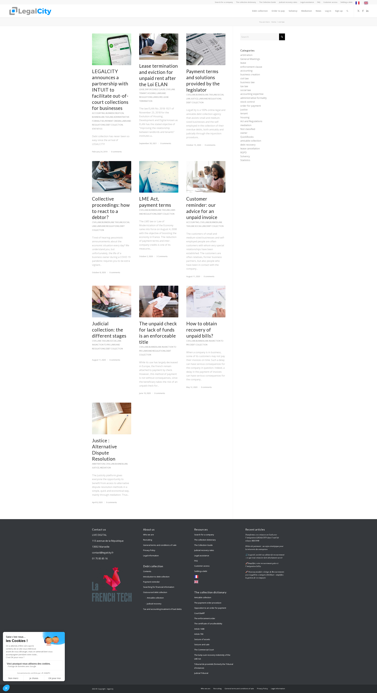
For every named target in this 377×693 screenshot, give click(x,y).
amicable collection (250, 140)
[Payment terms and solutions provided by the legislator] (205, 49)
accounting (98, 113)
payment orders (113, 121)
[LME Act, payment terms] (158, 177)
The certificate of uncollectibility (208, 623)
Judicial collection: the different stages (109, 330)
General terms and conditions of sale (159, 545)
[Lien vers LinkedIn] (367, 11)
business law (98, 117)
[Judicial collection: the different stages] (111, 301)
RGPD (243, 152)
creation (119, 113)
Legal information (151, 555)
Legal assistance (307, 2)
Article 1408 (199, 629)
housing (151, 93)
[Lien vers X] (358, 11)
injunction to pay (101, 344)
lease (141, 89)
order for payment (250, 105)
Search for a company (224, 2)
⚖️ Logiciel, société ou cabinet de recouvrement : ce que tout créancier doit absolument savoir (264, 556)
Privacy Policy (149, 550)
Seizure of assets (202, 639)
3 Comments (162, 256)
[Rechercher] (347, 11)
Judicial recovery (154, 603)
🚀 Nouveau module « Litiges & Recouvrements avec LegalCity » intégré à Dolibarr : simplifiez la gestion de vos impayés (264, 574)
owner (243, 133)
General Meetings (250, 59)
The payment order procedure (208, 602)
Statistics (245, 160)
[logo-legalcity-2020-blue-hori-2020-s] (30, 11)
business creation (250, 74)
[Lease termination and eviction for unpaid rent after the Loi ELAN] (158, 46)
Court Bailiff (199, 613)
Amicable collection (155, 597)
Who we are (148, 534)
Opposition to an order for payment (210, 608)
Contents (147, 571)
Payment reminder (151, 581)
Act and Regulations (251, 121)
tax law (109, 117)
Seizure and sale (201, 644)
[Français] (358, 3)
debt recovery (248, 144)
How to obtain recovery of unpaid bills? (201, 330)
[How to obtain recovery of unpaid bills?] (205, 301)
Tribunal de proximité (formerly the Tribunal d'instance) (213, 666)
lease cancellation (250, 148)
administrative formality (253, 98)
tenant (143, 93)
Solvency (245, 156)
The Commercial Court (204, 649)
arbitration (98, 464)
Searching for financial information (158, 587)
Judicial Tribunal (201, 673)
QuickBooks (247, 136)
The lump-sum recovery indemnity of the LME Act (212, 657)
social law (200, 226)
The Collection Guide (267, 2)
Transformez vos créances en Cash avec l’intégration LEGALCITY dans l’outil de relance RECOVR (262, 537)
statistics (97, 129)
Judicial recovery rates (288, 2)
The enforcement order (204, 618)
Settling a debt (346, 2)
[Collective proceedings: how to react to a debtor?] (111, 177)
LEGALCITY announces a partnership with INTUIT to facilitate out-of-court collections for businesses (110, 89)
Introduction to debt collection (156, 576)
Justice (244, 109)
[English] (366, 3)
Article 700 (198, 634)
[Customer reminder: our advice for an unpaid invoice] (205, 177)
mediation (105, 467)
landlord (158, 97)
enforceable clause (155, 89)
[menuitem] (223, 2)
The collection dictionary (246, 2)
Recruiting (147, 539)
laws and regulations (210, 98)
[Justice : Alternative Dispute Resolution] (111, 418)
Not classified (247, 129)
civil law (170, 89)
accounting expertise (251, 94)
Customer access (330, 2)
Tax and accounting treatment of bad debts (162, 609)
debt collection (114, 125)
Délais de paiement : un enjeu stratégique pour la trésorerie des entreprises (264, 547)
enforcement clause (251, 66)
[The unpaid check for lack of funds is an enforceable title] (158, 301)
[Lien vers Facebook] (363, 11)
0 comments (116, 151)
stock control (247, 101)
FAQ (318, 2)
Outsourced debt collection (155, 592)
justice (194, 98)
